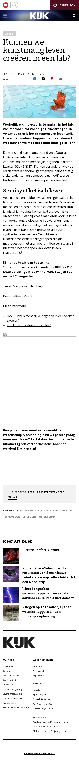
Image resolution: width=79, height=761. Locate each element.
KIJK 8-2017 (44, 510)
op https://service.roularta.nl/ (46, 726)
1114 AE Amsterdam (42, 699)
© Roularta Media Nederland (16, 707)
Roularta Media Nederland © (39, 753)
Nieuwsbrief (38, 671)
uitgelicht (29, 516)
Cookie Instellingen (11, 680)
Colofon (6, 671)
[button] (64, 5)
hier (50, 439)
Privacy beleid (9, 684)
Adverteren (8, 666)
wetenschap (47, 516)
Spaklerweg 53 (39, 694)
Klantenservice (39, 717)
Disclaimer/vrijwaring (12, 689)
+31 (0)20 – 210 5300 (42, 703)
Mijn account (39, 675)
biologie (30, 510)
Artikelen (9, 33)
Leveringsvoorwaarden (13, 694)
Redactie (36, 690)
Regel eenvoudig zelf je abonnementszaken (52, 722)
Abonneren (38, 666)
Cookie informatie (11, 675)
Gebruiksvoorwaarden (13, 698)
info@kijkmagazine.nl (43, 708)
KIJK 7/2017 (24, 166)
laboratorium (62, 510)
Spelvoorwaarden (10, 703)
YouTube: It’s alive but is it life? (29, 325)
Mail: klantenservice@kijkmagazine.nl (50, 731)
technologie (11, 516)
